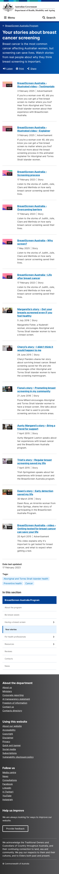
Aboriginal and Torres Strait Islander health (26, 578)
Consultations (9, 780)
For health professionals (15, 637)
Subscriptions (9, 753)
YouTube (6, 795)
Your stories (11, 629)
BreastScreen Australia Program (21, 25)
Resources (9, 644)
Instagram (7, 799)
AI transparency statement (16, 699)
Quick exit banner (11, 745)
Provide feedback (15, 828)
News (7, 666)
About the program (13, 607)
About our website (12, 726)
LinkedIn (6, 788)
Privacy (6, 741)
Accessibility (9, 730)
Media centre (9, 772)
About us (7, 687)
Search (50, 17)
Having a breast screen (15, 622)
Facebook (7, 784)
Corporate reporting (13, 695)
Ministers (7, 691)
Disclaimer (7, 737)
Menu (11, 17)
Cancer (29, 583)
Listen (9, 68)
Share (33, 68)
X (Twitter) (7, 791)
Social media (9, 749)
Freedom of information (14, 702)
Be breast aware (12, 615)
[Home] (29, 7)
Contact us (8, 706)
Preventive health (13, 583)
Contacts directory (12, 710)
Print (21, 68)
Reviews (8, 651)
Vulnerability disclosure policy (18, 757)
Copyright (7, 733)
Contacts (9, 658)
